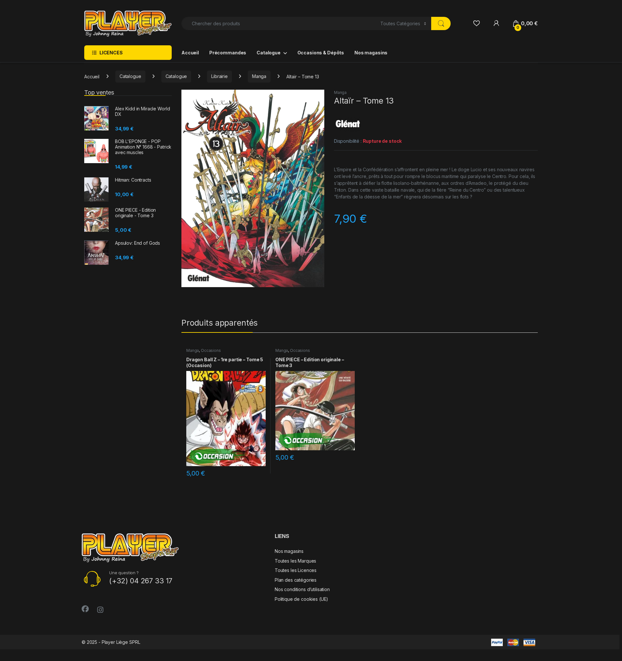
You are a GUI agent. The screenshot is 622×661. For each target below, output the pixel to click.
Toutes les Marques (295, 561)
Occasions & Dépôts (320, 52)
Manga (259, 76)
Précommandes (227, 52)
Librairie (219, 76)
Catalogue (269, 52)
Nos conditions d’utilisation (302, 589)
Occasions (211, 350)
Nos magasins (370, 52)
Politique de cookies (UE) (301, 599)
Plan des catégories (296, 580)
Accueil (190, 52)
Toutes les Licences (296, 570)
